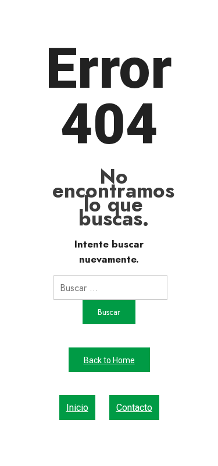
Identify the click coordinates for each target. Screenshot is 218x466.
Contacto (134, 407)
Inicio (77, 407)
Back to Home (109, 360)
